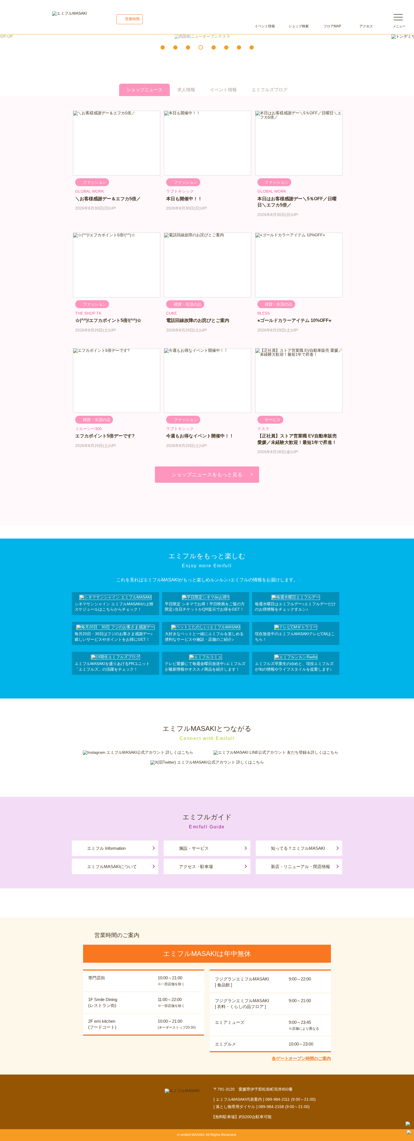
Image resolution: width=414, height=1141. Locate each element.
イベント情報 (265, 26)
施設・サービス (194, 848)
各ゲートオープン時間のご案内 (301, 1058)
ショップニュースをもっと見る (207, 474)
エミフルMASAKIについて (112, 866)
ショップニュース (144, 89)
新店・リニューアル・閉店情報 (300, 866)
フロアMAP (332, 26)
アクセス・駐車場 (196, 866)
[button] (163, 47)
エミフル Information (106, 848)
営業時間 (132, 19)
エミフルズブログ (269, 89)
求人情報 (186, 89)
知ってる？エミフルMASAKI (298, 848)
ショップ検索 (298, 26)
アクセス (366, 26)
